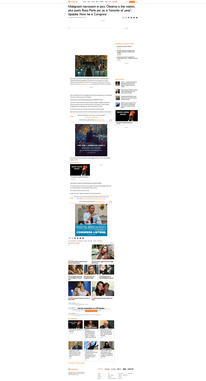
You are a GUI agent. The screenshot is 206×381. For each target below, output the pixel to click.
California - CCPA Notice (123, 375)
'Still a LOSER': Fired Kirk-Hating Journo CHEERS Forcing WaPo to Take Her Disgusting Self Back (107, 353)
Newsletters (130, 373)
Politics (84, 1)
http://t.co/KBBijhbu (87, 198)
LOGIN (127, 1)
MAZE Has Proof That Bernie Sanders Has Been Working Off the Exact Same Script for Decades (106, 332)
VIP (108, 373)
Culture (92, 1)
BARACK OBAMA (80, 240)
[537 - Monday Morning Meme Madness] (127, 115)
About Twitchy (111, 375)
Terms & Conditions (112, 378)
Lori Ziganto (70, 17)
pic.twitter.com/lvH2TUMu (99, 198)
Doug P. (102, 337)
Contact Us (120, 378)
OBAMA (85, 240)
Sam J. (102, 358)
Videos (97, 1)
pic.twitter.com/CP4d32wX (91, 117)
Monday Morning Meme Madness (79, 177)
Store (106, 1)
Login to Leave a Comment (91, 311)
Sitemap (119, 376)
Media (89, 1)
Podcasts (102, 1)
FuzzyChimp (73, 179)
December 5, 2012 (100, 120)
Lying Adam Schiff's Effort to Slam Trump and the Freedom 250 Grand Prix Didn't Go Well (75, 353)
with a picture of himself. (86, 84)
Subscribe (132, 1)
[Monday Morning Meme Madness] (80, 170)
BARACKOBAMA (73, 240)
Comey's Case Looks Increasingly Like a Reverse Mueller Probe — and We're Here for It (127, 58)
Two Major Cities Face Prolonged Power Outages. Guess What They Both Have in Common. (126, 52)
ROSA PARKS (90, 240)
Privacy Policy (120, 373)
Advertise (110, 376)
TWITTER (95, 240)
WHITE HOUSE (100, 240)
